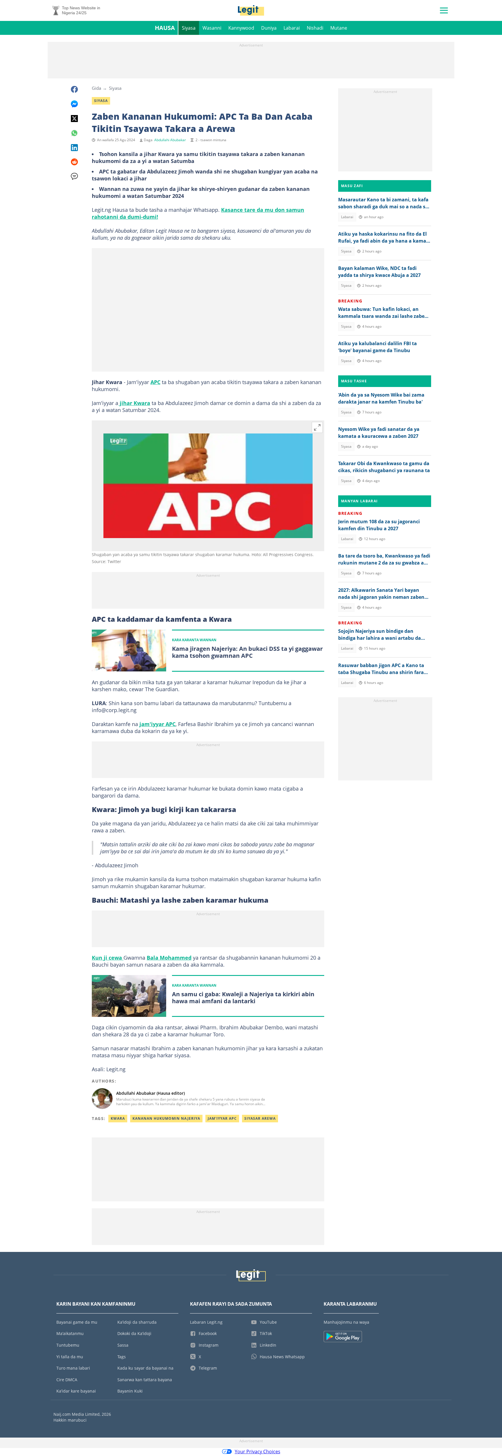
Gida (96, 88)
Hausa (165, 28)
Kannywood (241, 28)
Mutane (338, 28)
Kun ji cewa (107, 957)
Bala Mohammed (169, 957)
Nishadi (315, 28)
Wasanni (211, 28)
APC (155, 382)
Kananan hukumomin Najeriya (166, 1118)
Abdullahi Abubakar (170, 139)
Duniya (269, 28)
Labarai (292, 28)
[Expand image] (317, 427)
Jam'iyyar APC (222, 1118)
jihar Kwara (134, 402)
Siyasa (189, 28)
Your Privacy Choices (257, 1451)
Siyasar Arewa (260, 1118)
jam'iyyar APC (157, 724)
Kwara (118, 1118)
